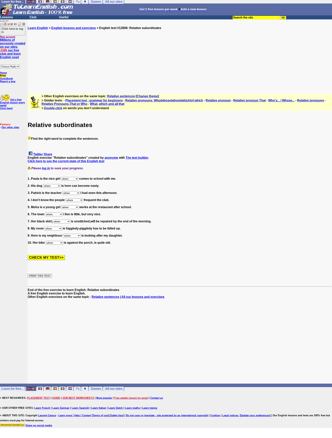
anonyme (111, 157)
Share (48, 154)
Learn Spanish (80, 407)
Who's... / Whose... (281, 100)
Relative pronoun (218, 100)
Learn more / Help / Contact (74, 415)
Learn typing (149, 407)
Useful (63, 17)
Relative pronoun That (249, 100)
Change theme (147, 96)
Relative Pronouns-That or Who (64, 104)
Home (3, 72)
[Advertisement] (180, 57)
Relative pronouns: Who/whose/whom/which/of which (164, 100)
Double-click (53, 108)
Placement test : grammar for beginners (94, 100)
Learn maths (132, 407)
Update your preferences (255, 415)
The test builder (137, 157)
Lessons (6, 17)
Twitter (38, 154)
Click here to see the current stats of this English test (66, 161)
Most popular (104, 397)
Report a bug (7, 81)
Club (33, 17)
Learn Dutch (115, 407)
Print (3, 75)
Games (96, 388)
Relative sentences (121, 96)
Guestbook (6, 78)
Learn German (60, 407)
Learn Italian (98, 407)
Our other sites (10, 127)
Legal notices (230, 415)
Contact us (156, 397)
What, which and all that (107, 104)
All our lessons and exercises (142, 296)
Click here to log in (12, 30)
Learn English (38, 28)
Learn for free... (12, 388)
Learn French (42, 407)
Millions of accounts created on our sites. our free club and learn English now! (12, 48)
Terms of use (100, 415)
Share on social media (38, 425)
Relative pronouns (310, 100)
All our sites (113, 388)
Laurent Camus (47, 415)
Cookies (215, 415)
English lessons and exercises (73, 28)
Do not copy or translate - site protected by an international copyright (167, 415)
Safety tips (116, 415)
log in (46, 168)
